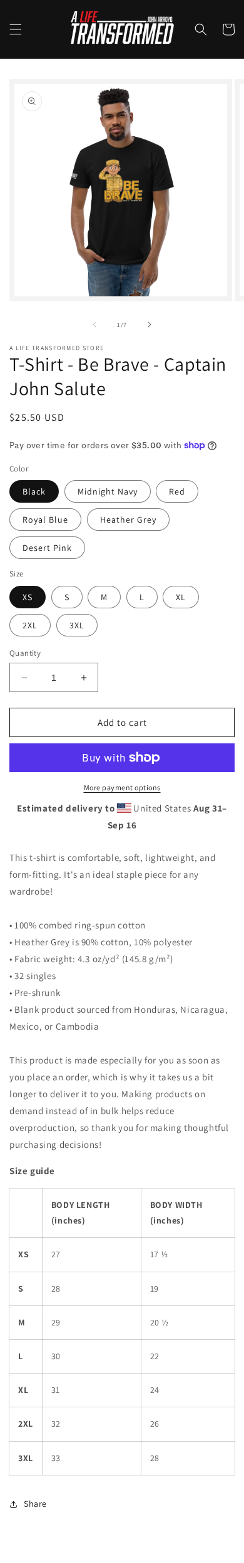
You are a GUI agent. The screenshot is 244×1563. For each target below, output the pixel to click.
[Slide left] (94, 324)
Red (177, 491)
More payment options (122, 787)
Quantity (25, 653)
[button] (15, 29)
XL (181, 597)
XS (28, 597)
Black (34, 491)
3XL (76, 625)
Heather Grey (128, 519)
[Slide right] (149, 324)
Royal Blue (45, 519)
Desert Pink (47, 547)
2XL (30, 625)
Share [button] (35, 1503)
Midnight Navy (108, 491)
